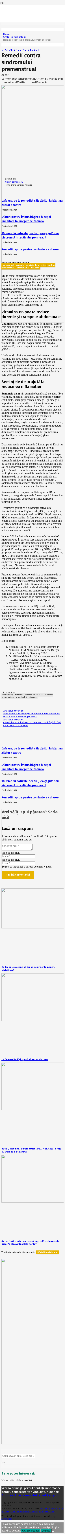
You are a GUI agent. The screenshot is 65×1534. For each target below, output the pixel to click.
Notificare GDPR (47, 1511)
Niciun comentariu (14, 181)
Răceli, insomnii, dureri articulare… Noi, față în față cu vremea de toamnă (31, 1150)
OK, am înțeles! (30, 1530)
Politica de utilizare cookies (24, 1511)
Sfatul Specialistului (20, 49)
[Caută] (3, 1462)
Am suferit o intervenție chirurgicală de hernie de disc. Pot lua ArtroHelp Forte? (30, 1242)
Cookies (46, 1530)
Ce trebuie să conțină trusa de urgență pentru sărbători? (28, 968)
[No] (53, 1531)
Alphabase (6, 1518)
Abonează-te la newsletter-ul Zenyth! (29, 1495)
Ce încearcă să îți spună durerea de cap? (24, 1059)
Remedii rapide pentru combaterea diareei (30, 249)
